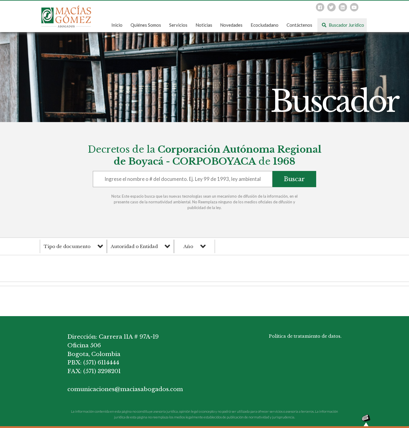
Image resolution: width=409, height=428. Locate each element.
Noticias (204, 25)
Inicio (116, 25)
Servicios (178, 25)
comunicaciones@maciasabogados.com (121, 389)
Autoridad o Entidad (134, 246)
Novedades (231, 25)
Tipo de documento (67, 246)
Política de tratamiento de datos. (305, 336)
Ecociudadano (264, 25)
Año (188, 246)
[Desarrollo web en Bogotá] (366, 420)
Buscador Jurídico (346, 25)
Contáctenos (299, 25)
